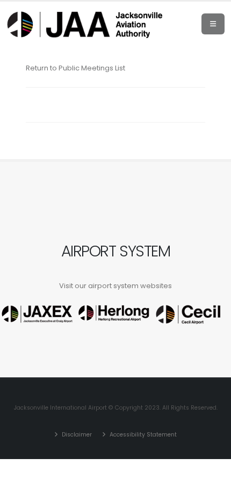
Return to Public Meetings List (75, 68)
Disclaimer (76, 435)
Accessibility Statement (142, 435)
